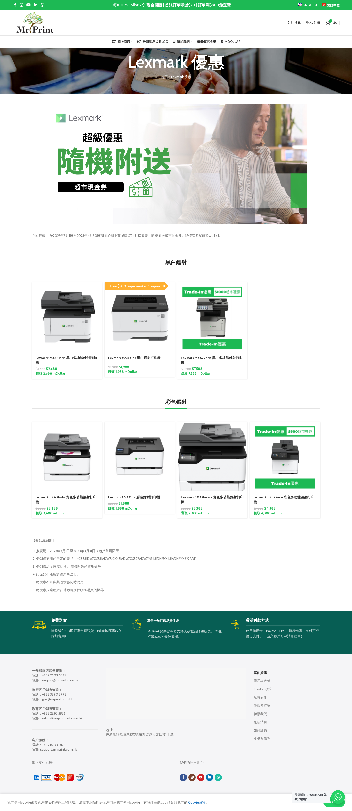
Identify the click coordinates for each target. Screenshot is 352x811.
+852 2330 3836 (54, 713)
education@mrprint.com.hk (62, 718)
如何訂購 (260, 730)
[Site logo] (35, 22)
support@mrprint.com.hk (58, 749)
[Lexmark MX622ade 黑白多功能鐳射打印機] (212, 317)
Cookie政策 (196, 802)
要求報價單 (262, 738)
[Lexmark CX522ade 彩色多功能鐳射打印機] (285, 457)
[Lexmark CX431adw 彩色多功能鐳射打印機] (67, 457)
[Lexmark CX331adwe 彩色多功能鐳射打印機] (212, 457)
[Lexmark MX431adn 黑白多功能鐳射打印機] (67, 317)
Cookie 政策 (263, 689)
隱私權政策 (262, 681)
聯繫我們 (260, 714)
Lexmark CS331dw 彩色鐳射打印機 (134, 497)
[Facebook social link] (15, 5)
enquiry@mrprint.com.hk (60, 680)
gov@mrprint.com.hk (57, 699)
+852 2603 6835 (54, 675)
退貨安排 (260, 697)
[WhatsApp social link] (42, 5)
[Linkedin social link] (35, 5)
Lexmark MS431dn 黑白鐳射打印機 (134, 358)
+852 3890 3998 (54, 694)
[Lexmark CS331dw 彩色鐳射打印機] (140, 457)
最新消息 (260, 722)
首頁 (164, 77)
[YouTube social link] (28, 5)
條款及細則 (262, 705)
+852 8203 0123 (53, 745)
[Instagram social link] (21, 5)
